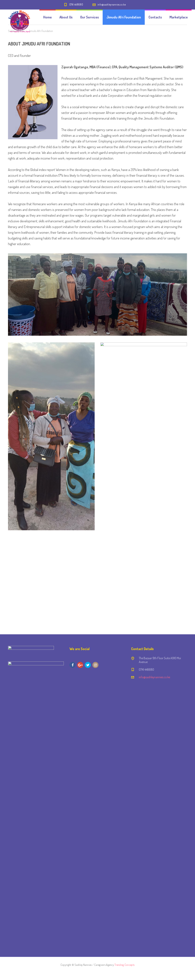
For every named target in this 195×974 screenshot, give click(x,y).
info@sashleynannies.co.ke (112, 4)
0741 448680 (76, 4)
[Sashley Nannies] (19, 17)
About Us (66, 17)
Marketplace (178, 17)
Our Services (89, 17)
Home (47, 17)
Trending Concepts (124, 964)
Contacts (155, 17)
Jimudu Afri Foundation (123, 17)
